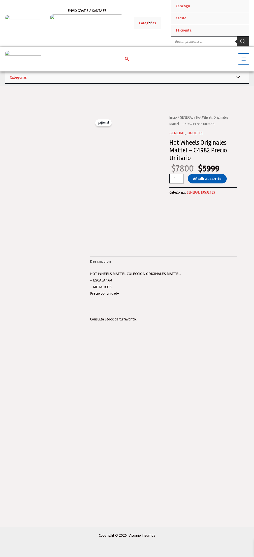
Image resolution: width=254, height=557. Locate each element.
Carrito (181, 18)
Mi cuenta (183, 30)
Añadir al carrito (207, 178)
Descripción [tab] (100, 261)
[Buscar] (243, 41)
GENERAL (186, 117)
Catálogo (183, 5)
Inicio (173, 117)
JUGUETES (195, 133)
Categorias (18, 77)
